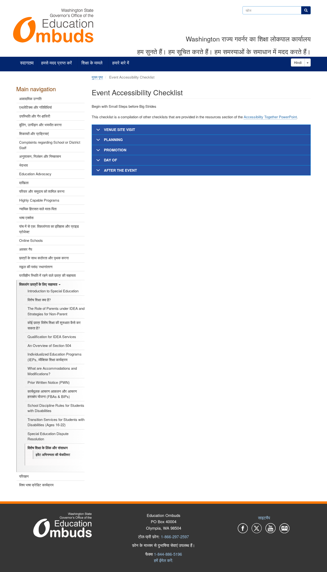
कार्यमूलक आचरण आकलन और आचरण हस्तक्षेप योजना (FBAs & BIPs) (52, 394)
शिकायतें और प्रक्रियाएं (34, 133)
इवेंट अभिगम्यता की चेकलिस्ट (53, 454)
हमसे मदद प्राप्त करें (56, 63)
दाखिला (23, 182)
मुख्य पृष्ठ (97, 76)
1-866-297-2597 (175, 536)
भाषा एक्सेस (26, 217)
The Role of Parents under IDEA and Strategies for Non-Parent (56, 311)
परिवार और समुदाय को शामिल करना (41, 191)
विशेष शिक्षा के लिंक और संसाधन (48, 447)
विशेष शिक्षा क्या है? (39, 299)
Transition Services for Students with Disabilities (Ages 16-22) (56, 422)
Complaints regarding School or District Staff (49, 145)
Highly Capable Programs (39, 200)
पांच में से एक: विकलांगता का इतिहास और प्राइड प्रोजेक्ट (49, 229)
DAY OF (110, 160)
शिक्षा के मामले (91, 63)
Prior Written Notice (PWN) (49, 382)
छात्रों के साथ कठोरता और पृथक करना (44, 257)
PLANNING (113, 139)
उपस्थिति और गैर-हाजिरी (34, 116)
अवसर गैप (25, 249)
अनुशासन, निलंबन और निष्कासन (40, 156)
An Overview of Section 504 (49, 345)
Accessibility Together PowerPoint (270, 116)
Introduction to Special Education (53, 290)
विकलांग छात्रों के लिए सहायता (38, 284)
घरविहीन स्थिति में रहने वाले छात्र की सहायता (47, 275)
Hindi (298, 62)
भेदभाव (23, 165)
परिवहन (24, 476)
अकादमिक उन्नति (30, 98)
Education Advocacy (35, 173)
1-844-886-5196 (168, 554)
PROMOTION (115, 150)
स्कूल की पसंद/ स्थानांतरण (35, 266)
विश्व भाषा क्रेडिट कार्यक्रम (36, 484)
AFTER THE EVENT (120, 170)
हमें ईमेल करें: (163, 560)
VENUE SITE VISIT (119, 129)
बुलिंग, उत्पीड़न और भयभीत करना (40, 124)
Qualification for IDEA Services (52, 336)
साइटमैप (264, 518)
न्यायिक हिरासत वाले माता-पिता (37, 208)
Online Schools (31, 240)
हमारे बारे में (120, 63)
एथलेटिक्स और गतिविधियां (35, 107)
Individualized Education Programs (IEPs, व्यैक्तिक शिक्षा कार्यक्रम (55, 356)
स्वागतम (27, 63)
